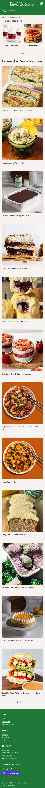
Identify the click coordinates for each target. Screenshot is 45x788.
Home (3, 17)
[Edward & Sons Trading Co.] (22, 4)
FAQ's (3, 740)
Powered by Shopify (8, 785)
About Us (5, 734)
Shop (3, 719)
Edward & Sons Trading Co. (23, 783)
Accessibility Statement (9, 758)
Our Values (5, 737)
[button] (41, 4)
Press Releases (7, 755)
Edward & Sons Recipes (14, 17)
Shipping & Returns (8, 724)
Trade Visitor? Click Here (10, 753)
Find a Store (6, 721)
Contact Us (5, 750)
